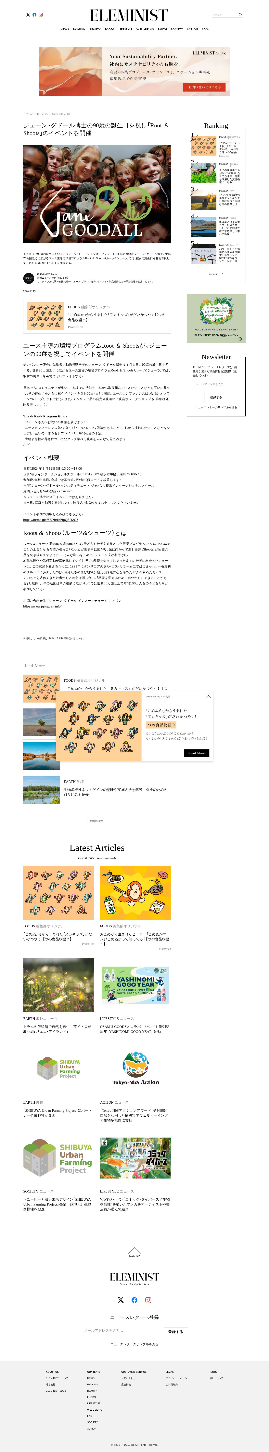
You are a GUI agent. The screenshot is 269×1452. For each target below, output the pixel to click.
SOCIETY (177, 29)
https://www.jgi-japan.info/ (42, 606)
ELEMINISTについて (57, 1378)
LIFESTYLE (126, 29)
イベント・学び (48, 114)
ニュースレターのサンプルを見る (216, 407)
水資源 (233, 218)
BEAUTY (95, 29)
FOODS (110, 29)
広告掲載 (126, 1384)
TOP (26, 114)
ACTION (192, 29)
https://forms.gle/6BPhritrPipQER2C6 (50, 520)
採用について (216, 1378)
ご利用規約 (172, 1384)
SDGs (205, 29)
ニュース (234, 245)
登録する (216, 397)
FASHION (79, 29)
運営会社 (51, 1384)
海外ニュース (235, 165)
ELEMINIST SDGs (56, 1391)
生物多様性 (64, 114)
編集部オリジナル (234, 138)
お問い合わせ (128, 1378)
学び (232, 191)
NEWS (65, 29)
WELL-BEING (145, 29)
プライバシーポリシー (178, 1378)
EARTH (162, 29)
